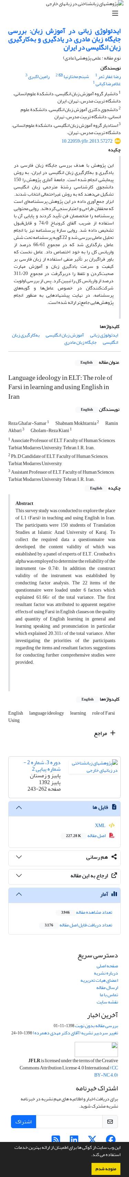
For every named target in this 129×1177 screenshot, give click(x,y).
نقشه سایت (107, 1001)
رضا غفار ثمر (109, 76)
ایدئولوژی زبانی (104, 335)
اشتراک (23, 1121)
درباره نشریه (106, 973)
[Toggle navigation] (66, 14)
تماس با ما (109, 994)
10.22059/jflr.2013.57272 (87, 141)
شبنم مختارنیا (76, 76)
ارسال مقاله (107, 987)
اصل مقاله (86, 835)
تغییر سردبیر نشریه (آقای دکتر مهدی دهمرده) (75, 1032)
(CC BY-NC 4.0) (106, 1071)
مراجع (101, 733)
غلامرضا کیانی (108, 83)
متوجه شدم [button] (106, 1169)
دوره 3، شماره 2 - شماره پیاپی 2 (42, 765)
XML (100, 825)
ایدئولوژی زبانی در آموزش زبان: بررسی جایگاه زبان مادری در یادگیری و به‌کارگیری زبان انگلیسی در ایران (64, 39)
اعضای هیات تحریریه (99, 980)
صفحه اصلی (107, 965)
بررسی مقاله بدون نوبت (96, 1025)
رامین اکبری (39, 76)
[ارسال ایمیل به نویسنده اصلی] (60, 75)
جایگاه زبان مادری (80, 342)
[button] (89, 1155)
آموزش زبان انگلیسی (65, 335)
